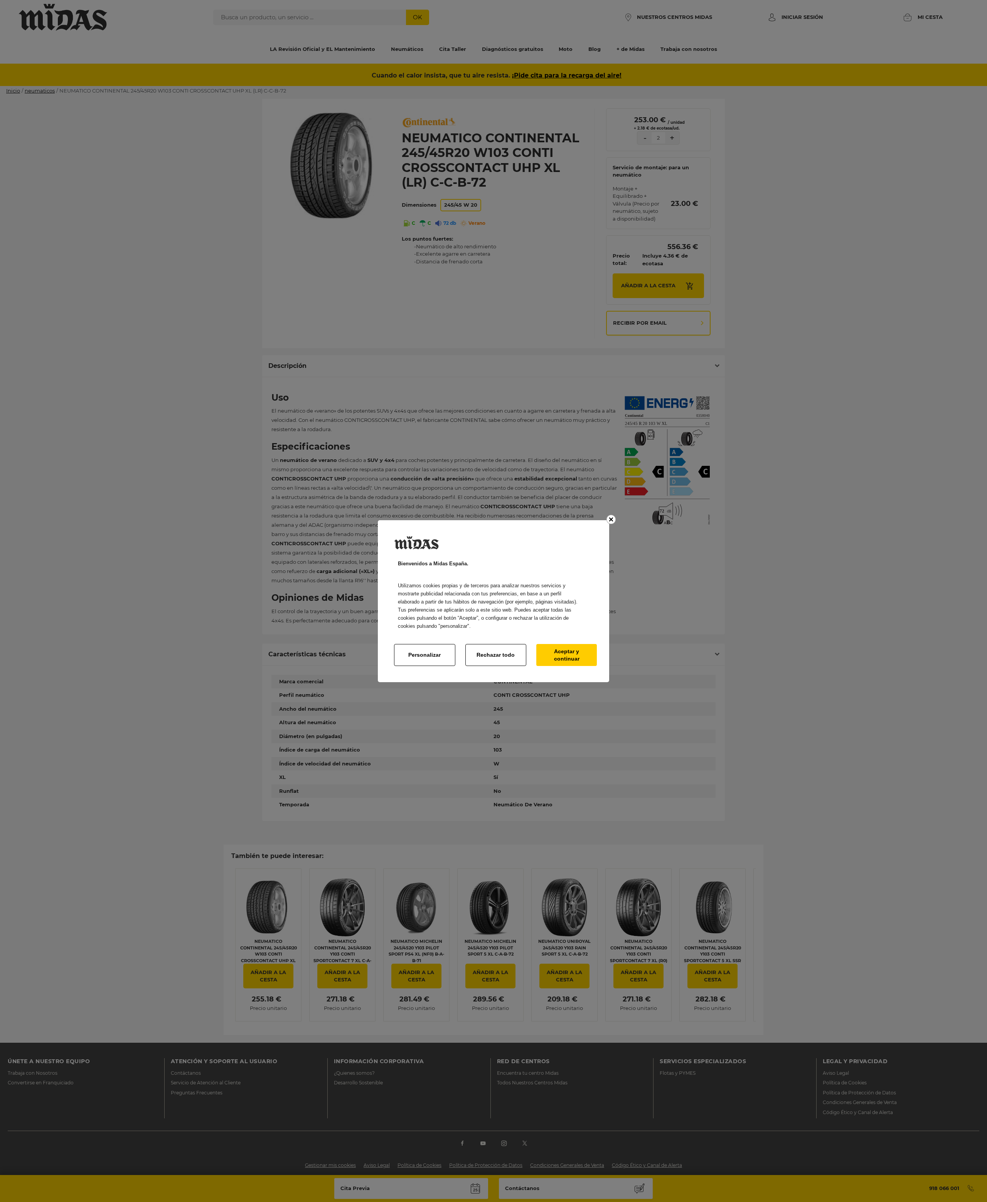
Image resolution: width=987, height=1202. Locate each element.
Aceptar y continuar (566, 654)
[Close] (611, 519)
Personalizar (424, 655)
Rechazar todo (496, 655)
